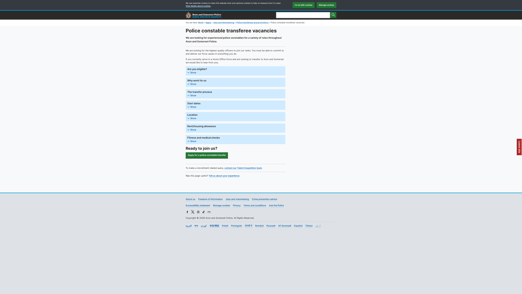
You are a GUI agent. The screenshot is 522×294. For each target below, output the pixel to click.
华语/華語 (214, 225)
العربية (189, 225)
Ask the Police (276, 205)
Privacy (237, 205)
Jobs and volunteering (237, 199)
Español (298, 225)
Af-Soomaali (284, 225)
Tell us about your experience (224, 175)
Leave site (519, 148)
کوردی (204, 225)
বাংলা (196, 225)
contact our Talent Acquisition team (243, 168)
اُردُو (318, 225)
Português (236, 225)
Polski (225, 225)
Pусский (270, 225)
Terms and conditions (254, 205)
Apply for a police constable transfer (207, 155)
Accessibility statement (198, 205)
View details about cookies (198, 6)
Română (259, 225)
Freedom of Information (210, 199)
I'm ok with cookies (303, 5)
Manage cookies (326, 5)
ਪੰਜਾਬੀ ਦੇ (248, 225)
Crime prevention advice (264, 199)
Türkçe (309, 225)
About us (190, 199)
